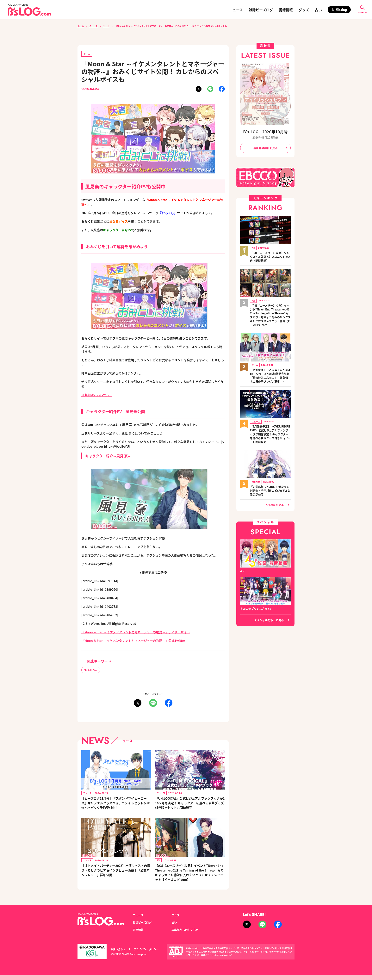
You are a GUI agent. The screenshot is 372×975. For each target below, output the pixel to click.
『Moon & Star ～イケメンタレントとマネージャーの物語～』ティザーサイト (135, 632)
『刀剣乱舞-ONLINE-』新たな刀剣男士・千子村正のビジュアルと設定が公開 (270, 490)
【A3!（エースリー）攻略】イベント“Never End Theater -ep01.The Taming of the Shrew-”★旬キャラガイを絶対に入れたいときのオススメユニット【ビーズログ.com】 (189, 872)
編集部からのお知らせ (185, 930)
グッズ (304, 9)
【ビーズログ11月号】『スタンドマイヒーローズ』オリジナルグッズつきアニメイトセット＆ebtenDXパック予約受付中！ (115, 803)
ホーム (81, 26)
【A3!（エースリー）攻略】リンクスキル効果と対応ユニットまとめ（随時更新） (270, 256)
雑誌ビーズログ (261, 9)
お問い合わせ (118, 949)
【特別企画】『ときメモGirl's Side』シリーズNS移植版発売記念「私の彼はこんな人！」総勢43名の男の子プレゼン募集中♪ (270, 375)
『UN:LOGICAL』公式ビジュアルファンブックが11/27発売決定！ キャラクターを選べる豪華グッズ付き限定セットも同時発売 (190, 803)
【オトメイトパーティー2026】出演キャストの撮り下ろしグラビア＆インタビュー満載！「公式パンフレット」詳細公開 (115, 870)
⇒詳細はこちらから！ (96, 394)
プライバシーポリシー (146, 949)
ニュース (236, 9)
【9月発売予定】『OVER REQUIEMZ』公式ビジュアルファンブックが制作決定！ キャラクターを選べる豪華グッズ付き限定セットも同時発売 (270, 434)
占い (318, 9)
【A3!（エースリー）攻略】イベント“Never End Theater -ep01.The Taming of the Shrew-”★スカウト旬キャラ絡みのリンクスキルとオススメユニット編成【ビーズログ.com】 (270, 315)
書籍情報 (286, 9)
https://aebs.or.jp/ (223, 954)
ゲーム (106, 26)
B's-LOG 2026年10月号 (265, 131)
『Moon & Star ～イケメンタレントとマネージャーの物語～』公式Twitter (133, 640)
